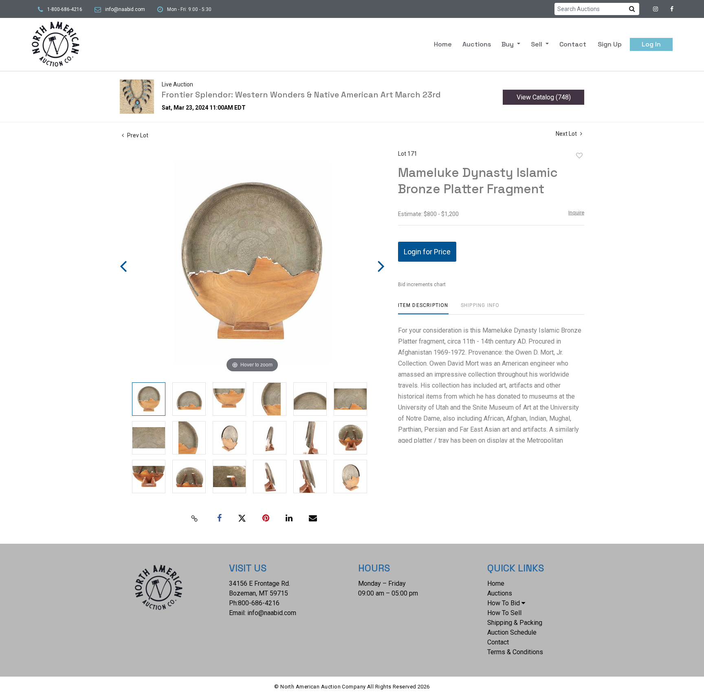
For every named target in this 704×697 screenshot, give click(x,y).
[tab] (423, 308)
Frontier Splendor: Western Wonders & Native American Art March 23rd (301, 94)
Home (443, 44)
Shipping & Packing (514, 622)
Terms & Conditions (515, 652)
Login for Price (427, 251)
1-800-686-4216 (64, 9)
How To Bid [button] (503, 603)
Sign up (610, 44)
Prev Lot (137, 135)
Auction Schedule (512, 632)
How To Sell (504, 613)
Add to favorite (579, 155)
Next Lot (567, 133)
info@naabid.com (125, 9)
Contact (572, 44)
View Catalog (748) (544, 97)
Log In (651, 44)
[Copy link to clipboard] (195, 518)
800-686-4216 (258, 603)
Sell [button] (537, 44)
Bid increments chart (422, 284)
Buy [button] (508, 44)
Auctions (476, 44)
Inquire (576, 213)
